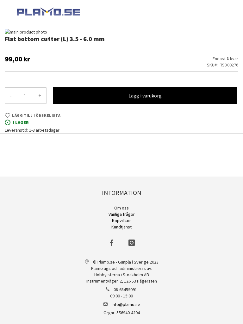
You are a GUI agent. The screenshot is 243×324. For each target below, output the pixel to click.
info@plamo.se (126, 304)
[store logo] (48, 12)
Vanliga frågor (122, 214)
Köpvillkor (121, 220)
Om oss (121, 208)
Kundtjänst (121, 227)
